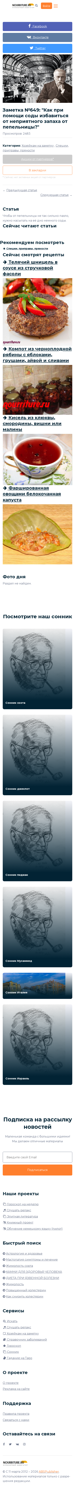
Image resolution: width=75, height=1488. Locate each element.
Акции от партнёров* (37, 159)
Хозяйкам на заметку (22, 1333)
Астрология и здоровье (24, 1253)
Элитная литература (22, 1216)
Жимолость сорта (19, 1266)
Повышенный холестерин (26, 1290)
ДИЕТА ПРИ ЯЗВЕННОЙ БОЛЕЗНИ (32, 1278)
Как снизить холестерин (24, 1296)
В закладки (37, 170)
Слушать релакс (18, 1210)
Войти (46, 5)
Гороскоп (13, 1346)
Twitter (40, 48)
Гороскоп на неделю (22, 1204)
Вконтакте (40, 37)
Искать (11, 1321)
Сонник (12, 1352)
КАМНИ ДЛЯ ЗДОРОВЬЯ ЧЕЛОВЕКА (34, 1272)
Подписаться (37, 1170)
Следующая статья (54, 195)
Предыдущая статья (21, 190)
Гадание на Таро (19, 1358)
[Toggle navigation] (56, 6)
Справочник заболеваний (26, 1339)
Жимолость (15, 1284)
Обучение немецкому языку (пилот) (34, 1228)
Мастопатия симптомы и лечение (32, 1259)
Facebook (39, 26)
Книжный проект (19, 1222)
